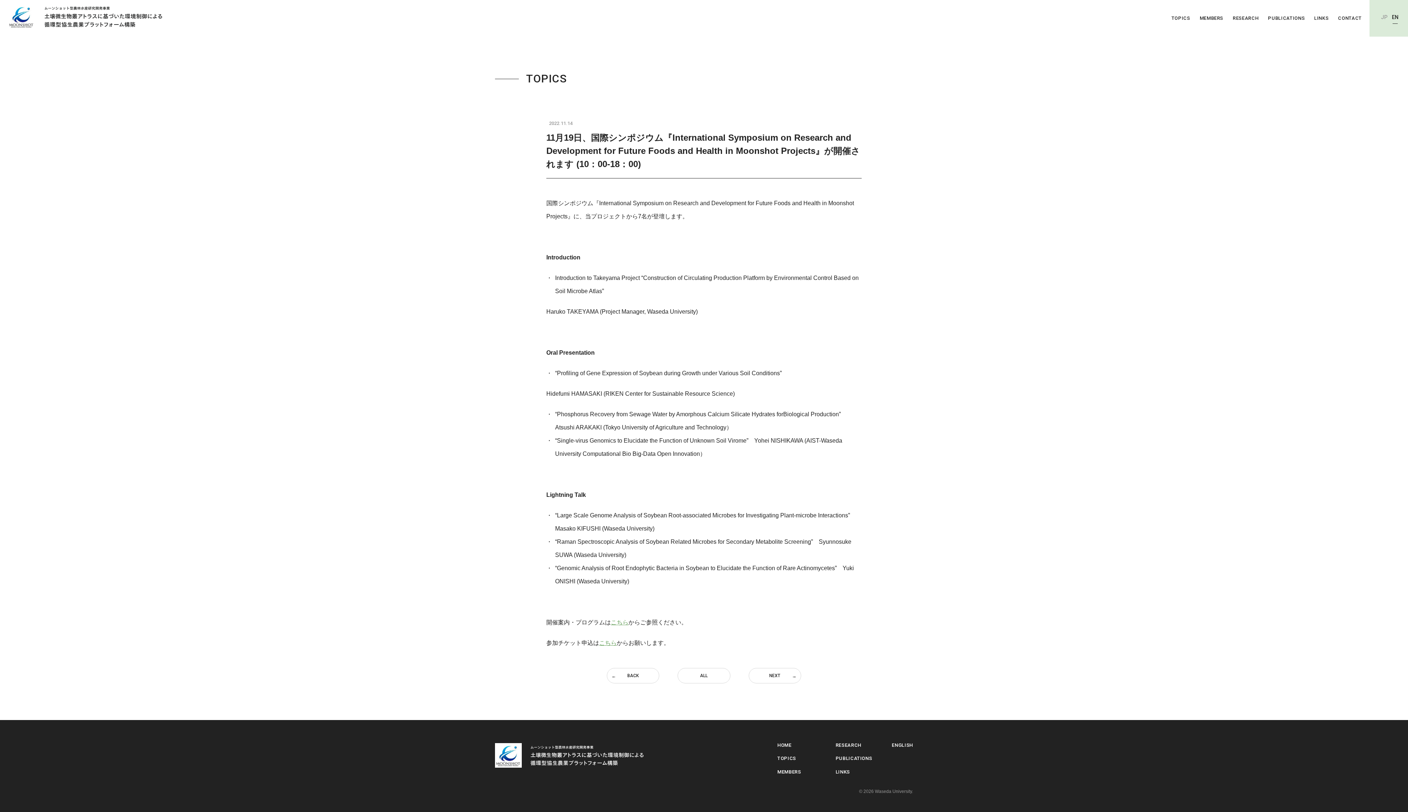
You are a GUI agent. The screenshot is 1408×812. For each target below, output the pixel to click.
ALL (704, 675)
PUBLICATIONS (1286, 18)
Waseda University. (894, 791)
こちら (619, 622)
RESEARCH (1245, 18)
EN (1395, 17)
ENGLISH (902, 745)
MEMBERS (1212, 18)
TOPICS (1181, 18)
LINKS (1321, 18)
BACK (633, 675)
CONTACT (1350, 18)
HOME (784, 745)
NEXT (774, 675)
